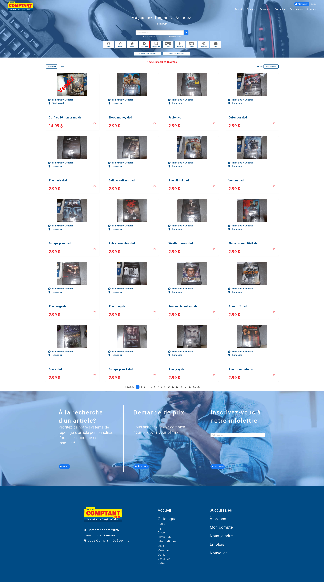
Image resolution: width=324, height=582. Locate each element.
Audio (161, 523)
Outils (161, 554)
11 (173, 387)
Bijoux (162, 528)
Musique (163, 550)
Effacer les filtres (149, 36)
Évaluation (142, 466)
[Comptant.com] (103, 517)
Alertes (65, 466)
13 (181, 387)
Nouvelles (219, 553)
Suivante (196, 387)
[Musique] (180, 44)
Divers (162, 532)
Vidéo (161, 563)
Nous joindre (221, 536)
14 (186, 387)
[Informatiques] (156, 44)
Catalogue (167, 519)
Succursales (221, 510)
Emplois (217, 544)
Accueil (164, 510)
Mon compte (221, 527)
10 (169, 387)
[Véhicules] (204, 44)
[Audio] (109, 44)
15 (190, 387)
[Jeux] (168, 44)
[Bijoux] (121, 44)
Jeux (161, 545)
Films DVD (164, 537)
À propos (218, 519)
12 (177, 387)
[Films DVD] (144, 44)
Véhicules (164, 559)
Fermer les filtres (175, 36)
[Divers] (132, 44)
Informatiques (167, 541)
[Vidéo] (215, 44)
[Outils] (192, 44)
